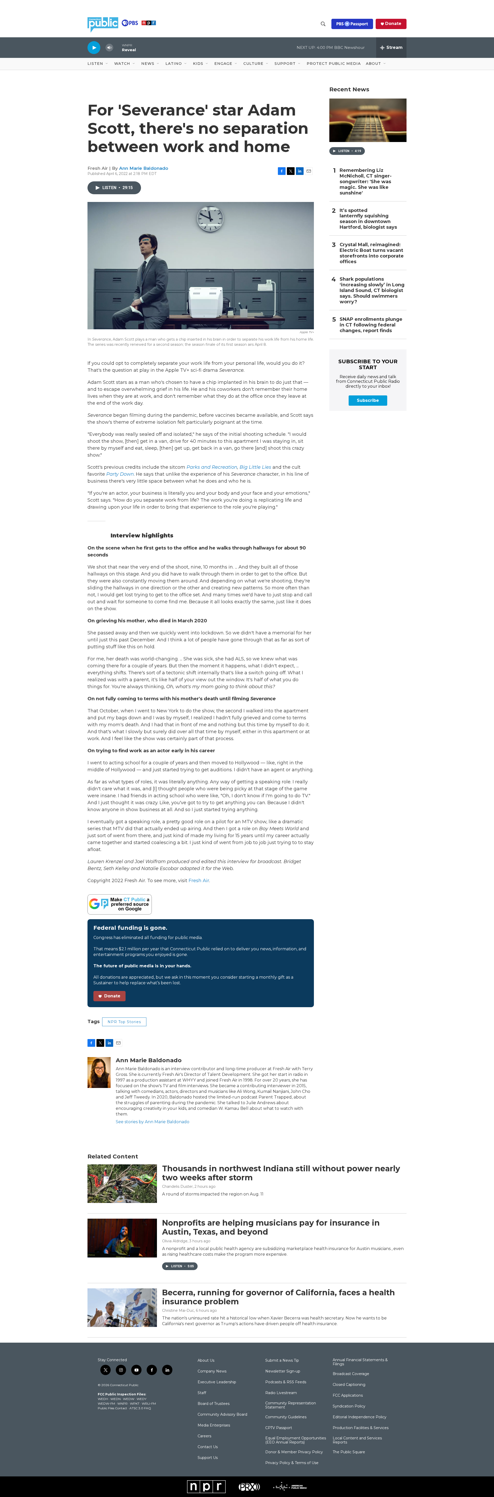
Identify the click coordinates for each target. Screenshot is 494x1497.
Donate (393, 23)
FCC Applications (348, 1396)
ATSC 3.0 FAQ (140, 1408)
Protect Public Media (334, 63)
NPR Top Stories (124, 1022)
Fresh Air (199, 880)
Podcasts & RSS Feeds (285, 1382)
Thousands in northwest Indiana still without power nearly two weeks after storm (281, 1173)
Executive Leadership (217, 1382)
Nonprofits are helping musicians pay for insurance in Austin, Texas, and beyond (271, 1227)
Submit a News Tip (282, 1361)
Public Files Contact (112, 1408)
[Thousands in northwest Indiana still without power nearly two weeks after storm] (122, 1183)
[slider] (117, 47)
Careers (204, 1436)
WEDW (128, 1399)
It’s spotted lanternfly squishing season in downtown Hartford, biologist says (368, 219)
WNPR (122, 1403)
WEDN (115, 1399)
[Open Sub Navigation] (107, 64)
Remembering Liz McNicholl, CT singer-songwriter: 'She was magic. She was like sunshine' (366, 182)
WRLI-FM (149, 1403)
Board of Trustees (214, 1404)
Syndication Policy (349, 1406)
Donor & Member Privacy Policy (294, 1452)
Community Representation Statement (290, 1405)
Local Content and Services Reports (357, 1440)
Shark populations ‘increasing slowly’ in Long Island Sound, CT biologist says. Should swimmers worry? (372, 291)
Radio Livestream (281, 1393)
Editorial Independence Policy (359, 1417)
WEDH (103, 1399)
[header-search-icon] (323, 24)
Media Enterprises (214, 1425)
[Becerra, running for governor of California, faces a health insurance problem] (122, 1307)
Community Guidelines (285, 1417)
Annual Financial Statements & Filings (360, 1362)
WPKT (134, 1403)
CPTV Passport (278, 1428)
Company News (212, 1371)
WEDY (141, 1399)
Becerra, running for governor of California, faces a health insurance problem (278, 1297)
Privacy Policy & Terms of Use (292, 1463)
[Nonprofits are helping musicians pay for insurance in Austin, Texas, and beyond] (122, 1238)
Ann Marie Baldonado (143, 168)
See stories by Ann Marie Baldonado (152, 1121)
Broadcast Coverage (351, 1374)
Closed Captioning (349, 1385)
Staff (202, 1393)
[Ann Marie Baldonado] (99, 1072)
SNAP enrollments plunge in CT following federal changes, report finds (371, 325)
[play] (94, 47)
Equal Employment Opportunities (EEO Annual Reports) (295, 1440)
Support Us (208, 1458)
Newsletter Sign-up (282, 1371)
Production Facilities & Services (361, 1428)
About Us (206, 1361)
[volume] (109, 48)
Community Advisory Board (222, 1415)
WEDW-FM (106, 1403)
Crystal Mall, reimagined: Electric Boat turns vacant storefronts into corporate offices (372, 253)
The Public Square (349, 1452)
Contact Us (208, 1447)
